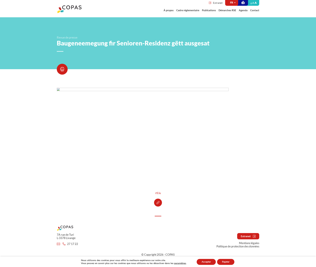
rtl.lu (158, 193)
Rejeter (225, 261)
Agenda (243, 10)
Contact (254, 10)
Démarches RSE (227, 10)
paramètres (180, 263)
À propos (169, 10)
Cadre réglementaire (187, 10)
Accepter (206, 261)
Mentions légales (249, 243)
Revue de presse (67, 37)
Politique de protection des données (237, 246)
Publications (209, 10)
